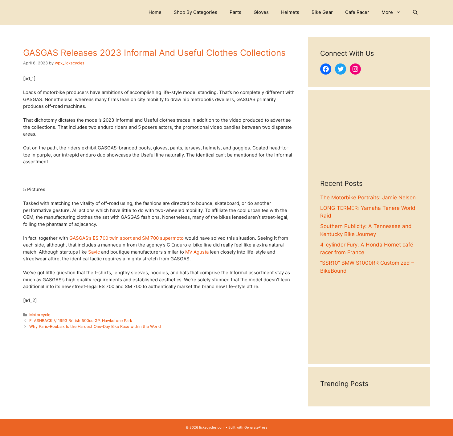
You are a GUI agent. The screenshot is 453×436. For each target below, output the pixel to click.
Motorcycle (39, 314)
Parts (235, 12)
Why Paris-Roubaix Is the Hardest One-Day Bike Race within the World (95, 326)
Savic (94, 252)
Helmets (290, 12)
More (387, 12)
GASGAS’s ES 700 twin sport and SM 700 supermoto (126, 238)
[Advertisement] (369, 140)
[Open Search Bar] (415, 12)
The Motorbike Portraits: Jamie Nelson (368, 197)
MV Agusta (197, 252)
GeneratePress (255, 427)
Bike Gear (322, 12)
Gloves (261, 12)
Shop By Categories (195, 12)
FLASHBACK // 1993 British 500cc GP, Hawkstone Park (80, 320)
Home (155, 12)
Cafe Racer (357, 12)
